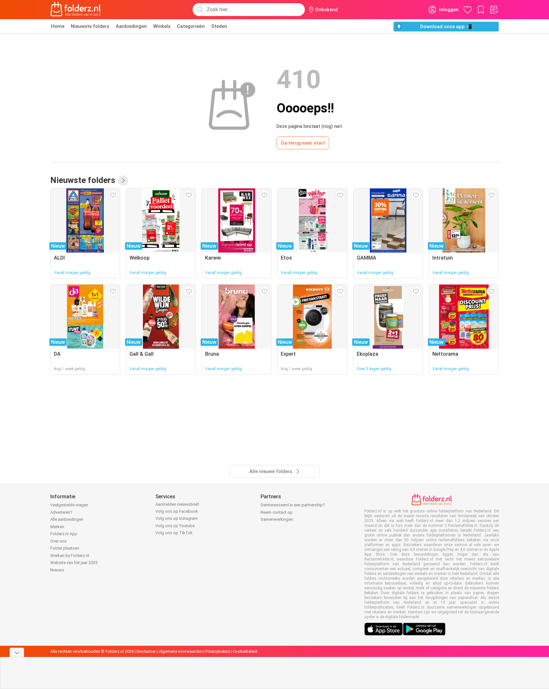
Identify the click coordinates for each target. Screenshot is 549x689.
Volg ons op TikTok (174, 532)
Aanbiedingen (131, 26)
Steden (219, 26)
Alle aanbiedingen (66, 519)
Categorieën (191, 26)
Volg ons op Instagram (176, 518)
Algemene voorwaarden (181, 651)
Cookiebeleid (245, 651)
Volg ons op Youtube (175, 525)
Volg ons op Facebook (176, 511)
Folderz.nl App (63, 533)
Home (57, 26)
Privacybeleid (217, 651)
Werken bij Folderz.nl (69, 555)
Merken (57, 526)
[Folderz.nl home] (75, 10)
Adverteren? (61, 512)
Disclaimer (146, 651)
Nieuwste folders (90, 26)
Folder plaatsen (64, 548)
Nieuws (57, 570)
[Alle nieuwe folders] (123, 180)
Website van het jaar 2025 (73, 562)
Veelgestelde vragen (69, 504)
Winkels (162, 26)
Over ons (58, 541)
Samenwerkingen (277, 519)
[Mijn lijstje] (494, 9)
